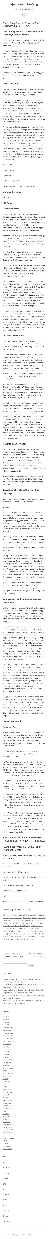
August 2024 (7, 1076)
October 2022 (7, 1135)
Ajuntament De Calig (24, 4)
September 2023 (8, 1106)
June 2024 (6, 1081)
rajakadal (6, 1194)
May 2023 (6, 1116)
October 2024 (7, 1071)
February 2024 (7, 1092)
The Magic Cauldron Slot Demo (13, 939)
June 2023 (6, 1114)
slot (4, 1162)
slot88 (5, 1200)
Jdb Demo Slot (12, 934)
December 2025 (8, 1033)
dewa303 (6, 1211)
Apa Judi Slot (27, 918)
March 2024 (6, 1090)
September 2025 (8, 1041)
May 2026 (6, 1020)
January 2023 (7, 1127)
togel (4, 1184)
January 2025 (7, 1063)
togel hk (5, 1178)
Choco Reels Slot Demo (22, 926)
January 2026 (7, 1030)
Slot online (6, 1221)
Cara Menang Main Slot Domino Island (25, 923)
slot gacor (6, 1189)
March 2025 (6, 1057)
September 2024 (8, 1073)
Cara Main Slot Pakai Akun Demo (23, 920)
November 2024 (8, 1068)
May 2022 (6, 1141)
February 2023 (7, 1124)
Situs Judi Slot (23, 915)
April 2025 (6, 1055)
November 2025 (8, 1036)
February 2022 (7, 1149)
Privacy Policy (7, 1235)
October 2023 (7, 1103)
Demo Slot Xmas (11, 931)
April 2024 (6, 1087)
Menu (24, 15)
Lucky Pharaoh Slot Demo (26, 934)
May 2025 (6, 1052)
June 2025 (6, 1049)
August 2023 (7, 1108)
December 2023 (8, 1098)
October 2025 (7, 1038)
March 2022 (6, 1146)
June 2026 (6, 1017)
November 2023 (8, 1100)
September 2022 (8, 1138)
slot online (6, 1168)
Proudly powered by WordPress (22, 1235)
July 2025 (5, 1046)
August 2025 (7, 1044)
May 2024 (6, 1084)
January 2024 (7, 1095)
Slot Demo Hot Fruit (20, 937)
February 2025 (7, 1060)
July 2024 (5, 1079)
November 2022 (8, 1133)
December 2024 (8, 1065)
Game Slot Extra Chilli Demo (27, 931)
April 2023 (6, 1119)
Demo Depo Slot (24, 928)
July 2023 (5, 1111)
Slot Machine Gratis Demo (36, 937)
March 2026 (6, 1025)
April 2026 (6, 1022)
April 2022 (6, 1143)
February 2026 (7, 1028)
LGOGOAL (6, 1173)
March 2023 (6, 1122)
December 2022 (8, 1130)
